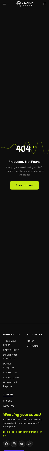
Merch (30, 341)
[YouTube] (22, 444)
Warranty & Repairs (10, 384)
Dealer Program (8, 365)
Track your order (9, 342)
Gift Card (33, 345)
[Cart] (45, 4)
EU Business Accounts (10, 356)
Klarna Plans (11, 349)
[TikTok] (29, 444)
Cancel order (11, 377)
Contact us (10, 372)
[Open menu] (4, 4)
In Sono (7, 400)
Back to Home (24, 185)
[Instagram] (14, 444)
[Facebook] (6, 444)
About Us (8, 405)
